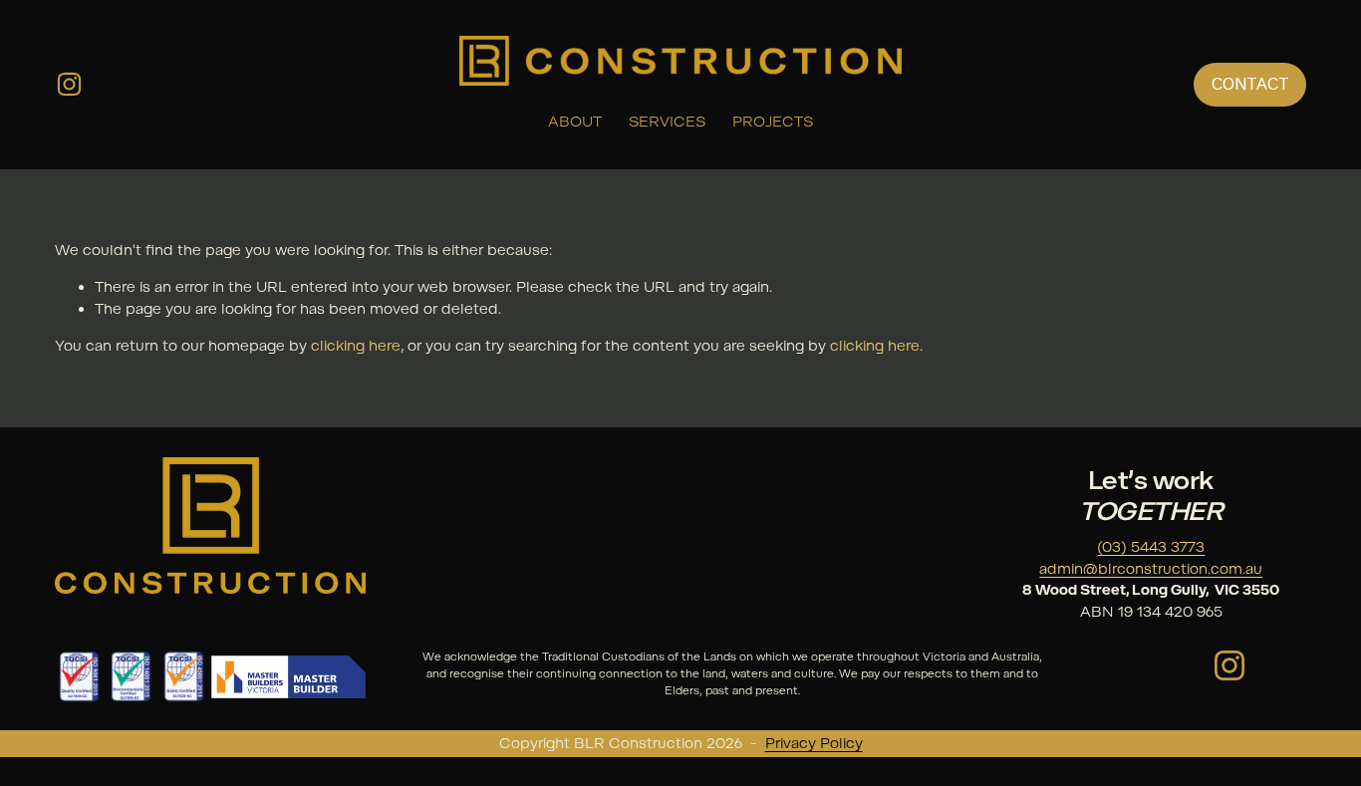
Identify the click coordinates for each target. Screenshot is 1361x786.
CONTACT (1250, 84)
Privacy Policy (814, 743)
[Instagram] (69, 84)
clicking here (356, 346)
